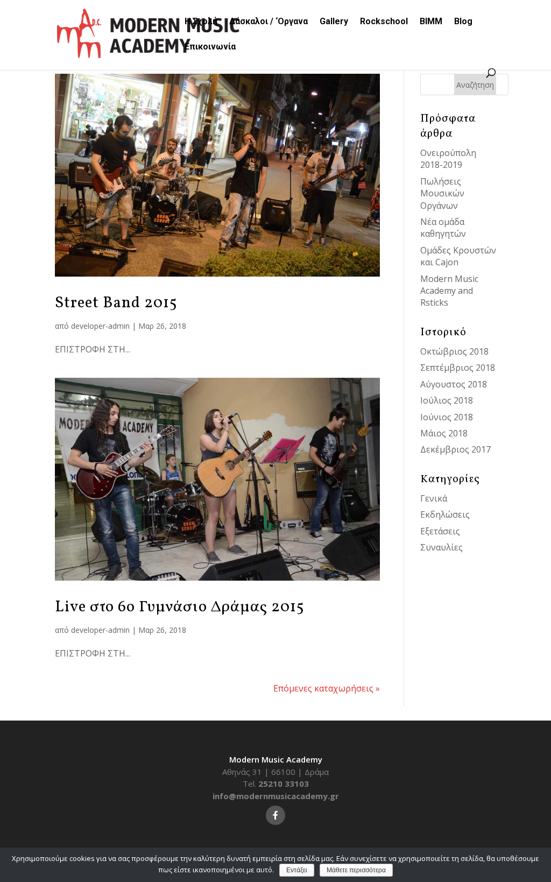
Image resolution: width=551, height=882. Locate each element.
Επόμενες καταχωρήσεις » (326, 688)
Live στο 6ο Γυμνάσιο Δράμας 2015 (180, 607)
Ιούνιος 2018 (446, 417)
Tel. (276, 783)
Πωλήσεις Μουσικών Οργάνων (442, 193)
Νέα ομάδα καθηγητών (443, 227)
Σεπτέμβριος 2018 (457, 367)
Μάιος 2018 (444, 433)
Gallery (334, 22)
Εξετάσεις (440, 531)
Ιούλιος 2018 (446, 400)
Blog (463, 22)
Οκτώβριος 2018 (454, 351)
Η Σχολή (201, 22)
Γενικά (433, 498)
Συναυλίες (441, 547)
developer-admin (100, 326)
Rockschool (384, 22)
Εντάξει (296, 870)
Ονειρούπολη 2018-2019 (448, 159)
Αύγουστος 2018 (453, 384)
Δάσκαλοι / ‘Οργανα (268, 22)
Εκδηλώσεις (445, 514)
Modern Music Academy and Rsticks (449, 291)
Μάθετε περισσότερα (356, 870)
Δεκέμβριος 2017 (455, 449)
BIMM (431, 22)
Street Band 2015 (116, 303)
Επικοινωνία (210, 47)
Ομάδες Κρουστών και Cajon (458, 256)
